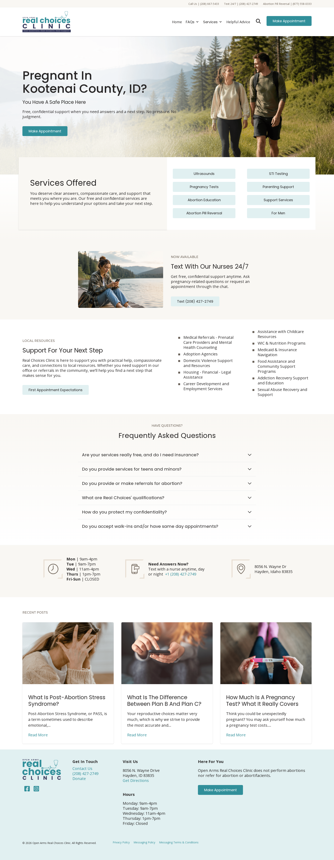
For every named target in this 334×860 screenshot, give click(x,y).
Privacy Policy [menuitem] (121, 842)
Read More (38, 734)
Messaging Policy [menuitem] (144, 842)
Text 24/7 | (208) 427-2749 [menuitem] (241, 4)
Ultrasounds (204, 173)
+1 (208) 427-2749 (180, 574)
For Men (278, 213)
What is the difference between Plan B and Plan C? (164, 701)
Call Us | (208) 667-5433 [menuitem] (203, 4)
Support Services (278, 200)
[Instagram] (35, 789)
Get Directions (136, 780)
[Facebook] (27, 789)
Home (177, 22)
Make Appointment (289, 21)
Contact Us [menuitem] (82, 768)
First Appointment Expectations (56, 389)
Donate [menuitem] (79, 778)
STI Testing (278, 173)
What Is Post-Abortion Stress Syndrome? (66, 701)
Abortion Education (204, 200)
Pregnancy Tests (204, 186)
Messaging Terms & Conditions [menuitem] (179, 842)
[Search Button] (258, 21)
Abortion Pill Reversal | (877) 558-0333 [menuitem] (287, 4)
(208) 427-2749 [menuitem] (85, 773)
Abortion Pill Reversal (204, 213)
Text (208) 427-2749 (195, 301)
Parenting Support (278, 186)
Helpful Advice (238, 22)
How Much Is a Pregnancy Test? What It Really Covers (262, 701)
